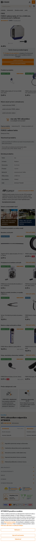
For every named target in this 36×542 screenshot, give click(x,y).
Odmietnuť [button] (18, 539)
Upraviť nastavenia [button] (18, 535)
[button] (10, 524)
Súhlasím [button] (18, 530)
